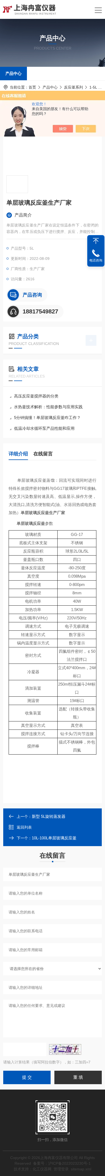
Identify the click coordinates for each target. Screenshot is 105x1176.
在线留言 (43, 453)
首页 (32, 87)
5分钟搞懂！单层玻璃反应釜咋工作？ (47, 417)
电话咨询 (95, 260)
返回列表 (24, 827)
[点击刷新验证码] (65, 1049)
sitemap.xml (81, 1169)
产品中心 (13, 73)
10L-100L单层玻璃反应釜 (54, 838)
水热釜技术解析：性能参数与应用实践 (48, 406)
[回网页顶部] (96, 241)
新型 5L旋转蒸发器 (48, 816)
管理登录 (61, 1169)
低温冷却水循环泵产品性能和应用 (44, 428)
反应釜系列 (73, 87)
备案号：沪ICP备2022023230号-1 (62, 1163)
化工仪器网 (42, 1169)
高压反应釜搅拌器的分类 (36, 396)
